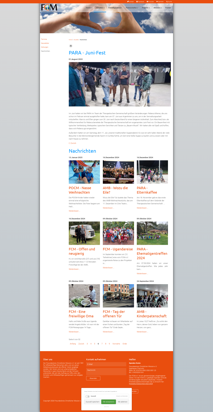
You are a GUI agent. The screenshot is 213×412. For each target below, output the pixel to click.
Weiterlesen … (74, 211)
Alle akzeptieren (108, 402)
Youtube (151, 1)
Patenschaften (131, 8)
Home (70, 39)
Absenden (93, 378)
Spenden (161, 1)
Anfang (73, 344)
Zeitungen (44, 47)
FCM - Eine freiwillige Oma (81, 313)
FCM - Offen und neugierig (82, 251)
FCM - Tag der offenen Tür (114, 313)
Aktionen (157, 8)
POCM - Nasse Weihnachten (80, 190)
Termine (44, 39)
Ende (125, 344)
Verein (88, 8)
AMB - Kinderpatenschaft (152, 313)
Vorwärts (116, 344)
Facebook (141, 1)
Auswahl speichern (92, 402)
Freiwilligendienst (114, 8)
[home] (49, 8)
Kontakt (131, 1)
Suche (170, 1)
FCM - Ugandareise (118, 249)
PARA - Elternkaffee (147, 190)
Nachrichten (45, 51)
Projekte (145, 8)
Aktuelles (99, 8)
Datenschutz (106, 406)
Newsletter (45, 43)
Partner (168, 8)
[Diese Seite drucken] (71, 46)
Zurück (73, 143)
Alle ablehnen (122, 402)
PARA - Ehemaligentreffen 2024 (152, 253)
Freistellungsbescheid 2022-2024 (141, 384)
